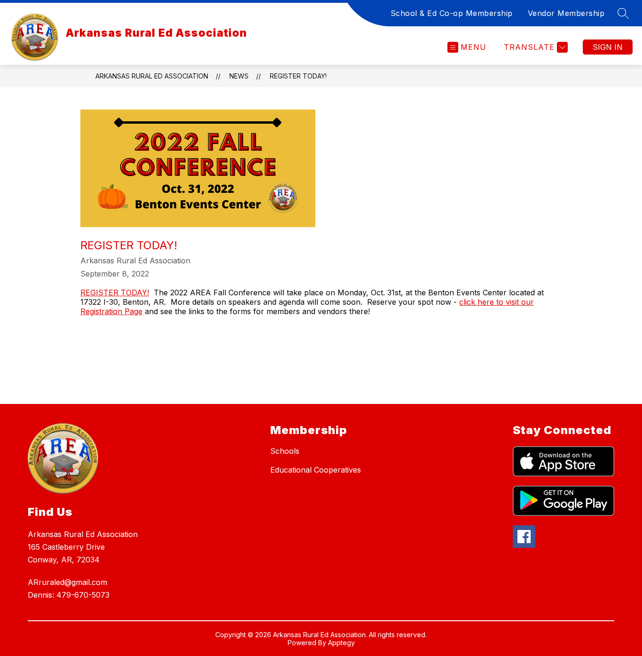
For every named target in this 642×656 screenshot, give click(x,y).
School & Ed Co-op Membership (452, 13)
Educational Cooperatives (315, 469)
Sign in (608, 47)
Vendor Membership (566, 13)
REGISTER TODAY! (114, 292)
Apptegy (341, 643)
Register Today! (298, 76)
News (239, 76)
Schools (284, 451)
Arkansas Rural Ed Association (151, 76)
